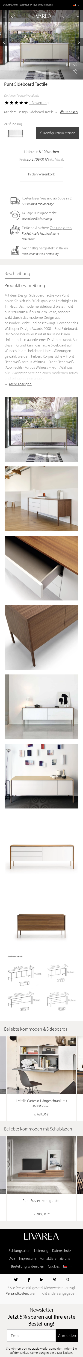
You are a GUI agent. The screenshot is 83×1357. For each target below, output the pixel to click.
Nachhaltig (30, 248)
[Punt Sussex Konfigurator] (41, 1165)
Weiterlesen (69, 112)
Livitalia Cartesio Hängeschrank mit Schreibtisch (41, 1103)
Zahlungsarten (61, 228)
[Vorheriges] (4, 42)
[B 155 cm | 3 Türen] (15, 133)
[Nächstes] (79, 42)
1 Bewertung (39, 103)
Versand (46, 198)
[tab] (17, 274)
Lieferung (41, 1251)
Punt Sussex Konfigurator (42, 1201)
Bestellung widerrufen (27, 1266)
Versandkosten (17, 1294)
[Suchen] (62, 16)
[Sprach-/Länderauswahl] (76, 5)
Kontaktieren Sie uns (54, 1259)
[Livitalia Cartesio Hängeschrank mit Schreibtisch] (41, 1065)
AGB (12, 1259)
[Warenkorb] (78, 16)
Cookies (54, 1266)
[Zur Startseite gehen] (41, 16)
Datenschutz (61, 1251)
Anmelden (67, 1335)
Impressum (27, 1259)
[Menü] (5, 16)
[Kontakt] (70, 16)
